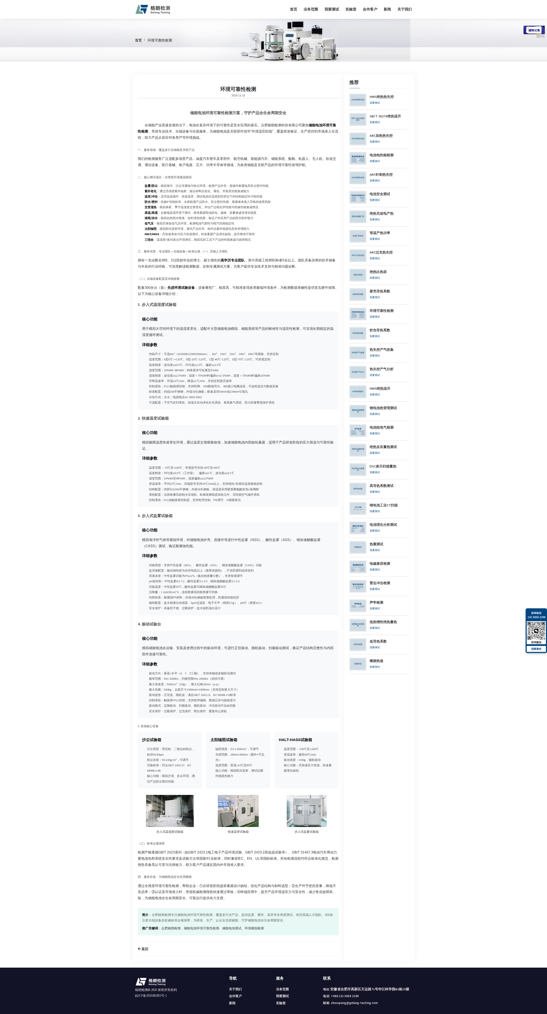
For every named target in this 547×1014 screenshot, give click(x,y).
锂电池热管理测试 (383, 408)
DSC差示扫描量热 (383, 466)
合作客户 (370, 9)
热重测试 (376, 544)
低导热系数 (378, 641)
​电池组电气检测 (382, 427)
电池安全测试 (380, 194)
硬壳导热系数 (380, 291)
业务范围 (311, 9)
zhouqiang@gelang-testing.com (354, 1003)
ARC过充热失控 (381, 252)
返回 (144, 949)
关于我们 (404, 9)
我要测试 (332, 9)
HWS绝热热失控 (382, 97)
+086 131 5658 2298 (345, 996)
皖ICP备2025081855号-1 (151, 995)
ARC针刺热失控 (381, 174)
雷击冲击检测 (380, 583)
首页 (293, 9)
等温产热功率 (380, 233)
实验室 (351, 9)
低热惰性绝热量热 (383, 622)
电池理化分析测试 (383, 525)
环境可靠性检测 (382, 311)
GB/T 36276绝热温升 (385, 116)
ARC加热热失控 (381, 136)
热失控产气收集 (382, 350)
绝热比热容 (378, 272)
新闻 (387, 9)
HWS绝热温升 (380, 388)
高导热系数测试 (382, 486)
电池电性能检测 (382, 155)
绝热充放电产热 (382, 213)
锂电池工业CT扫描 (384, 505)
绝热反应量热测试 (383, 447)
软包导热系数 (380, 330)
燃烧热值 (376, 661)
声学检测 (376, 602)
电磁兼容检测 (380, 564)
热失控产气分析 (382, 369)
